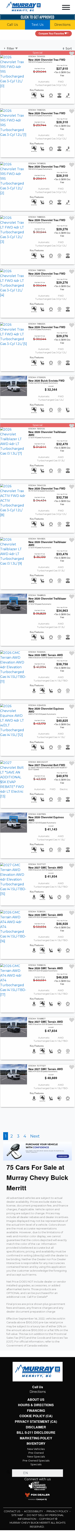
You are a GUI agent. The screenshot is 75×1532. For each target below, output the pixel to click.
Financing (35, 1436)
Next (35, 1160)
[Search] (8, 1498)
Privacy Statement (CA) (36, 1447)
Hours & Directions (36, 1430)
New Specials (36, 1482)
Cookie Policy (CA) (36, 1441)
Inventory (36, 1470)
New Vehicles (36, 1475)
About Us (36, 1424)
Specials (35, 1490)
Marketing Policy (36, 1464)
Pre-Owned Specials (36, 1486)
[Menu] (66, 8)
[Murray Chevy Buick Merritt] (23, 7)
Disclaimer (36, 1453)
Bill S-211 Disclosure (36, 1458)
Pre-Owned (36, 1479)
